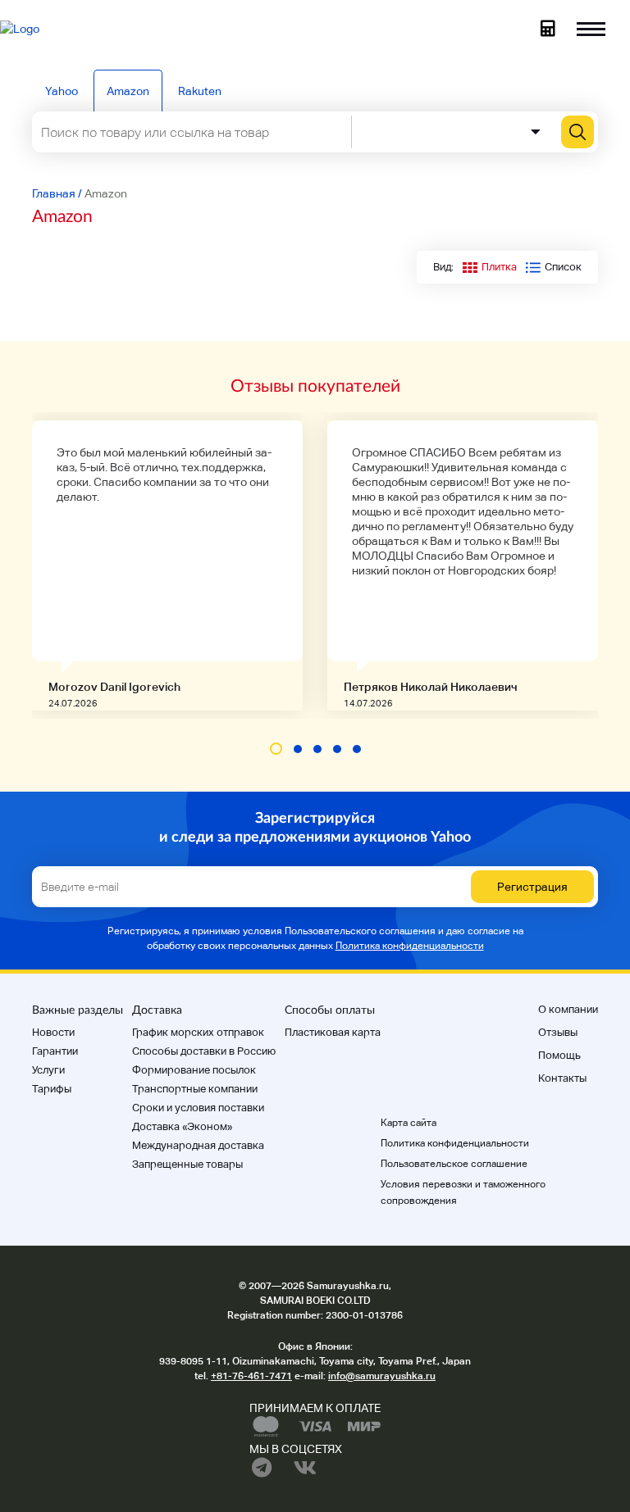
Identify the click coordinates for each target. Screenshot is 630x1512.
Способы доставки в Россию (204, 1051)
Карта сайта (408, 1122)
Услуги (48, 1070)
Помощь (559, 1055)
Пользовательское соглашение (454, 1163)
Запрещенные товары (187, 1164)
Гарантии (55, 1051)
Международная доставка (198, 1145)
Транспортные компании (195, 1089)
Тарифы (51, 1089)
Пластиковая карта (333, 1032)
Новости (53, 1032)
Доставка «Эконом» (182, 1126)
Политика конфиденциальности (410, 945)
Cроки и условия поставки (198, 1107)
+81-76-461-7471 (251, 1376)
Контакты (562, 1078)
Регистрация (532, 886)
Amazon (128, 91)
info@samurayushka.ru (382, 1376)
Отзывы (558, 1032)
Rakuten (199, 91)
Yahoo (61, 91)
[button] (276, 748)
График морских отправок (198, 1032)
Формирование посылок (194, 1070)
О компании (568, 1009)
